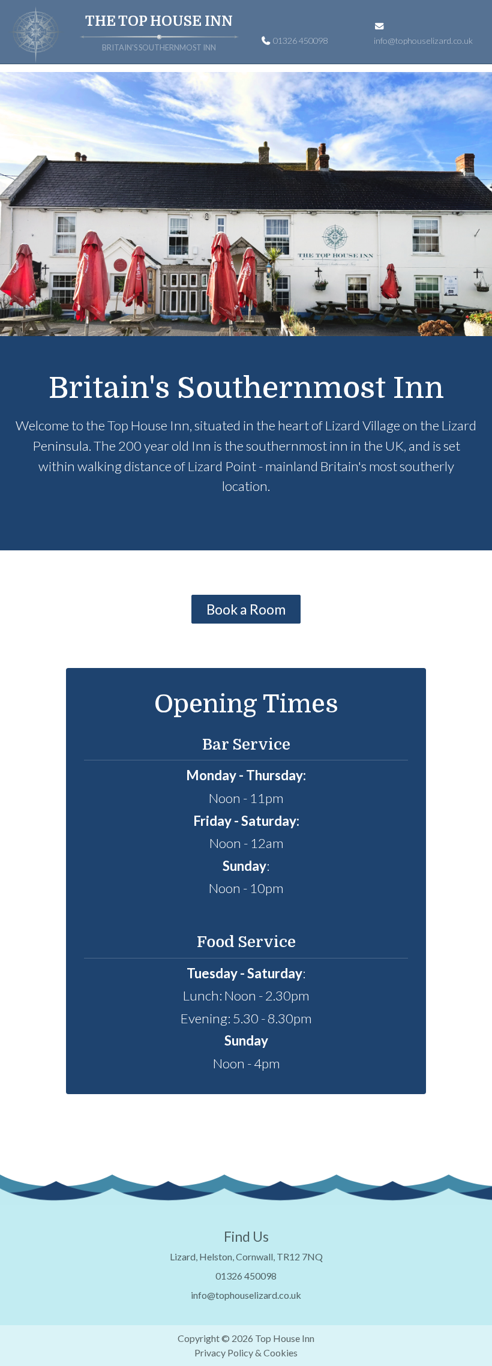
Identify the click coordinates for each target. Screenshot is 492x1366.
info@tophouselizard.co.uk (423, 40)
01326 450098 (299, 40)
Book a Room (246, 609)
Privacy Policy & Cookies (246, 1352)
